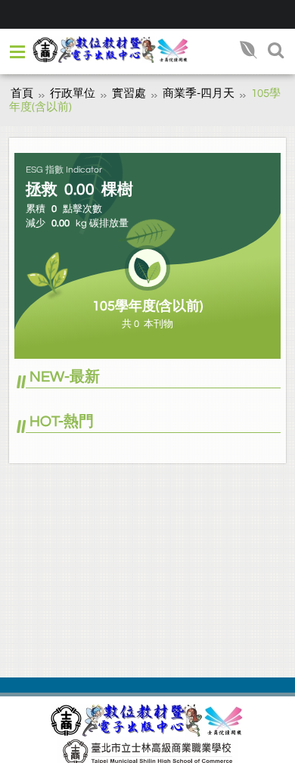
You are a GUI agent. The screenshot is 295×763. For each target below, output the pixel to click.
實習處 (129, 93)
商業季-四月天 (198, 93)
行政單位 (72, 93)
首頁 (22, 93)
